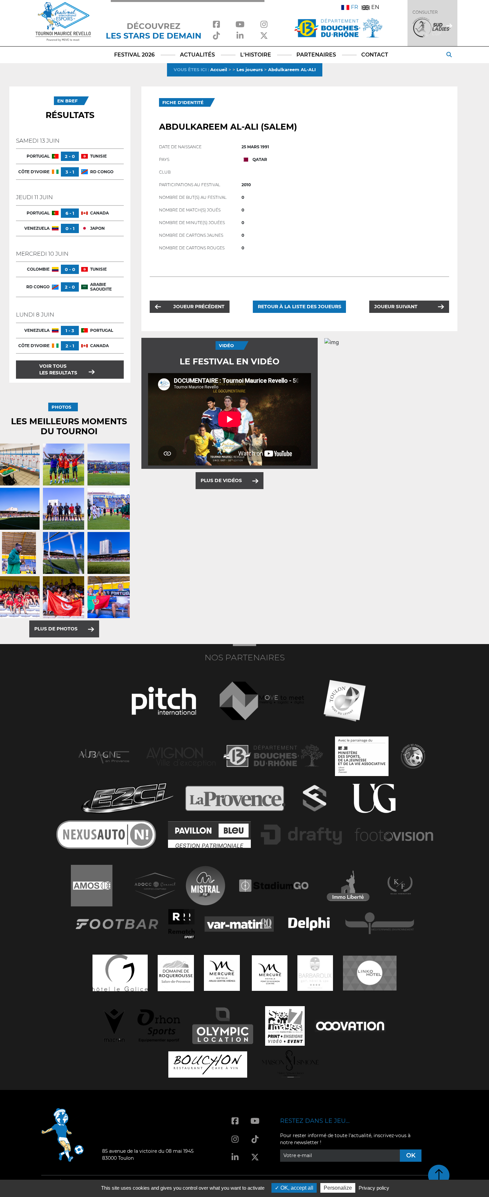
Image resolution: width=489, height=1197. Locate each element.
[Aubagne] (104, 755)
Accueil (218, 69)
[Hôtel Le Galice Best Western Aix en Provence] (120, 972)
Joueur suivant (395, 307)
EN (375, 7)
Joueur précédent (199, 307)
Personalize (338, 1188)
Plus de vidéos (221, 480)
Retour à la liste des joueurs (299, 307)
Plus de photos (56, 629)
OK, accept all (296, 1188)
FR (354, 7)
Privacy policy (374, 1188)
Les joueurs (250, 69)
